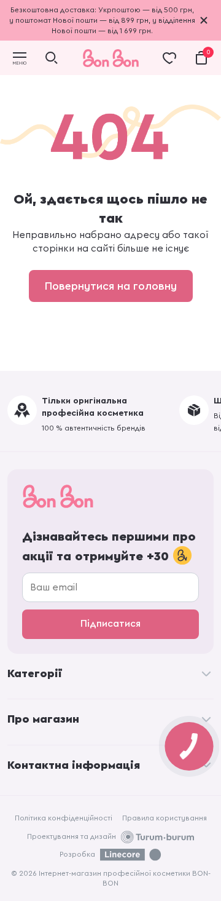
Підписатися (110, 624)
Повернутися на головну (111, 286)
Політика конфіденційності (63, 818)
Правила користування (164, 818)
